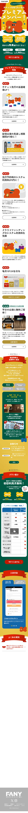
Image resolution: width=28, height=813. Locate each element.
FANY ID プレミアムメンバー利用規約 (14, 380)
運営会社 (5, 804)
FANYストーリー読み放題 (20, 385)
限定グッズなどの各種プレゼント (20, 389)
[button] (11, 625)
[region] (14, 530)
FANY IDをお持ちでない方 (20, 582)
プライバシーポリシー (20, 804)
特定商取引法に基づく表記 (14, 378)
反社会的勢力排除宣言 (8, 805)
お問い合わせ (16, 805)
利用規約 (11, 804)
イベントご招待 (8, 388)
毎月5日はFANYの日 (8, 385)
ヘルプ (22, 805)
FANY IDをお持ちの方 (8, 582)
